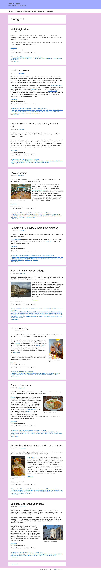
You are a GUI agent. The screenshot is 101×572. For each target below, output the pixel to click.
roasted (51, 258)
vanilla (19, 260)
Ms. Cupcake (56, 110)
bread (18, 311)
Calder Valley (23, 311)
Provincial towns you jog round (32, 56)
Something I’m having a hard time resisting (34, 227)
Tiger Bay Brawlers (54, 215)
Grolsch (35, 214)
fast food (27, 160)
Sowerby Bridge (14, 316)
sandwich (34, 215)
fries (31, 160)
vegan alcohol (25, 113)
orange (60, 313)
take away (13, 162)
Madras (41, 313)
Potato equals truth (45, 255)
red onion (33, 314)
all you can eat (15, 431)
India (22, 433)
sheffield (25, 555)
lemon (37, 313)
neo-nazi (27, 491)
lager (47, 110)
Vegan (41, 56)
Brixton (19, 110)
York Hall (33, 217)
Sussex (43, 58)
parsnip (35, 258)
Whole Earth (46, 162)
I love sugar (15, 255)
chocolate (40, 257)
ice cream (22, 258)
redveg (42, 160)
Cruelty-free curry (21, 385)
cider (21, 554)
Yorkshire (20, 317)
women (60, 433)
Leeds (43, 373)
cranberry (43, 311)
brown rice (31, 257)
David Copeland (39, 490)
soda (55, 160)
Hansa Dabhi (18, 433)
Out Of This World (55, 373)
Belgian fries (23, 490)
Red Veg (38, 160)
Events (11, 11)
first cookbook (31, 409)
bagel (13, 214)
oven (23, 111)
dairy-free (23, 110)
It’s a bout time (19, 172)
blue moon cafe (15, 554)
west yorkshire (50, 374)
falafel (50, 490)
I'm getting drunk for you (30, 108)
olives (12, 111)
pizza (26, 111)
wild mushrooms (38, 113)
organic (20, 111)
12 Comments (15, 114)
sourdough (46, 111)
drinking (33, 110)
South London (53, 111)
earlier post (49, 241)
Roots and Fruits (19, 374)
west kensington (28, 260)
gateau (18, 258)
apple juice (14, 373)
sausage (57, 314)
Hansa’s (13, 397)
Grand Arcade (34, 373)
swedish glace (14, 260)
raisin (29, 314)
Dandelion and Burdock (56, 311)
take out (18, 162)
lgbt (11, 491)
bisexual (28, 490)
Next (16, 564)
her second (28, 411)
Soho (57, 160)
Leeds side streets (29, 371)
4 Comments (15, 436)
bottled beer (25, 214)
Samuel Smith (36, 111)
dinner (59, 257)
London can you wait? (42, 108)
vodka (57, 316)
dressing (22, 313)
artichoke (14, 311)
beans (26, 257)
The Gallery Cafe (45, 215)
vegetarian (59, 58)
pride (35, 491)
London (50, 110)
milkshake (46, 313)
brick (16, 110)
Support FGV (41, 11)
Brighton (14, 58)
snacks (41, 111)
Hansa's (40, 373)
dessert (50, 257)
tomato (58, 111)
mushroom (51, 313)
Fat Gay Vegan (14, 4)
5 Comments (15, 376)
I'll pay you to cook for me (18, 56)
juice (35, 313)
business (25, 431)
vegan (54, 58)
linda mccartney (25, 58)
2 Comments (15, 494)
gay (53, 490)
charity (29, 431)
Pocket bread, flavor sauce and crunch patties (37, 445)
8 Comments (15, 261)
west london (35, 260)
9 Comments (15, 163)
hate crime (56, 490)
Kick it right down (20, 29)
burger (18, 160)
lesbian (61, 490)
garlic (44, 110)
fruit (62, 257)
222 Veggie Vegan (16, 257)
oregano (16, 111)
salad (40, 58)
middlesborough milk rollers (43, 554)
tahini (47, 491)
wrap (17, 317)
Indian (25, 433)
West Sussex (40, 162)
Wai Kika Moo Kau (15, 59)
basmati (23, 257)
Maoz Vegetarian (32, 457)
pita (22, 314)
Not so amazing (19, 328)
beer (13, 110)
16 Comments (15, 61)
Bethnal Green (18, 214)
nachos (31, 58)
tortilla (27, 316)
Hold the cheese (20, 70)
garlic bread (13, 258)
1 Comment (15, 557)
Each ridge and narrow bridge (27, 270)
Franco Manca (39, 110)
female (53, 431)
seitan (55, 258)
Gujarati (12, 433)
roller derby (29, 215)
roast (48, 258)
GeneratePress (59, 569)
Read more (14, 48)
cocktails (34, 311)
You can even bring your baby (27, 503)
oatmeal (56, 313)
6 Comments (15, 319)
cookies (38, 311)
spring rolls (30, 374)
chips (19, 373)
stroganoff (59, 258)
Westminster (28, 493)
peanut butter (14, 314)
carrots (36, 257)
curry (32, 431)
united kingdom (49, 58)
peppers (19, 314)
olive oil (61, 110)
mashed (31, 258)
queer (37, 491)
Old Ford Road (17, 215)
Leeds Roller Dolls (44, 214)
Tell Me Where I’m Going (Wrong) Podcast (25, 11)
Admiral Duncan (15, 490)
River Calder (43, 314)
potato (34, 160)
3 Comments (15, 218)
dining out (19, 58)
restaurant (36, 58)
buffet (20, 431)
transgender (52, 491)
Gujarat (57, 431)
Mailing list (50, 11)
